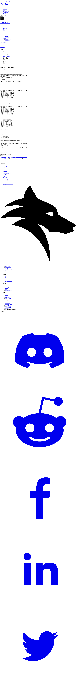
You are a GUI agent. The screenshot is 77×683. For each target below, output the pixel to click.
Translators (7, 37)
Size (9, 157)
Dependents (7, 40)
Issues (4, 31)
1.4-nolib (4, 158)
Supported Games (8, 304)
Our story (7, 287)
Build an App (7, 266)
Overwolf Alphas (8, 307)
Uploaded (14, 157)
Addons (2, 26)
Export (6, 36)
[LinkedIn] (40, 607)
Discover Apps (8, 277)
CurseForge (2, 1)
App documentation (9, 269)
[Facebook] (40, 533)
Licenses (7, 308)
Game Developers (8, 298)
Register (6, 1)
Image (4, 30)
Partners (6, 295)
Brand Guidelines (8, 290)
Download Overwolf (9, 279)
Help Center (7, 303)
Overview (5, 28)
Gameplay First (8, 278)
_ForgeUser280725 (6, 56)
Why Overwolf (8, 268)
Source (4, 32)
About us (7, 285)
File (3, 29)
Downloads (24, 157)
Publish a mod (8, 267)
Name (4, 157)
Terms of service (8, 305)
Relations (4, 38)
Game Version (19, 157)
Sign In (10, 1)
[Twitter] (40, 681)
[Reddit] (40, 460)
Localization (5, 33)
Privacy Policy (8, 306)
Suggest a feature (8, 281)
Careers (6, 288)
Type (2, 157)
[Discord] (40, 386)
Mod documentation (9, 270)
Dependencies (8, 39)
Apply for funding (8, 271)
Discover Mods (8, 276)
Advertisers (7, 296)
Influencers (7, 297)
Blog (6, 289)
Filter (2, 155)
